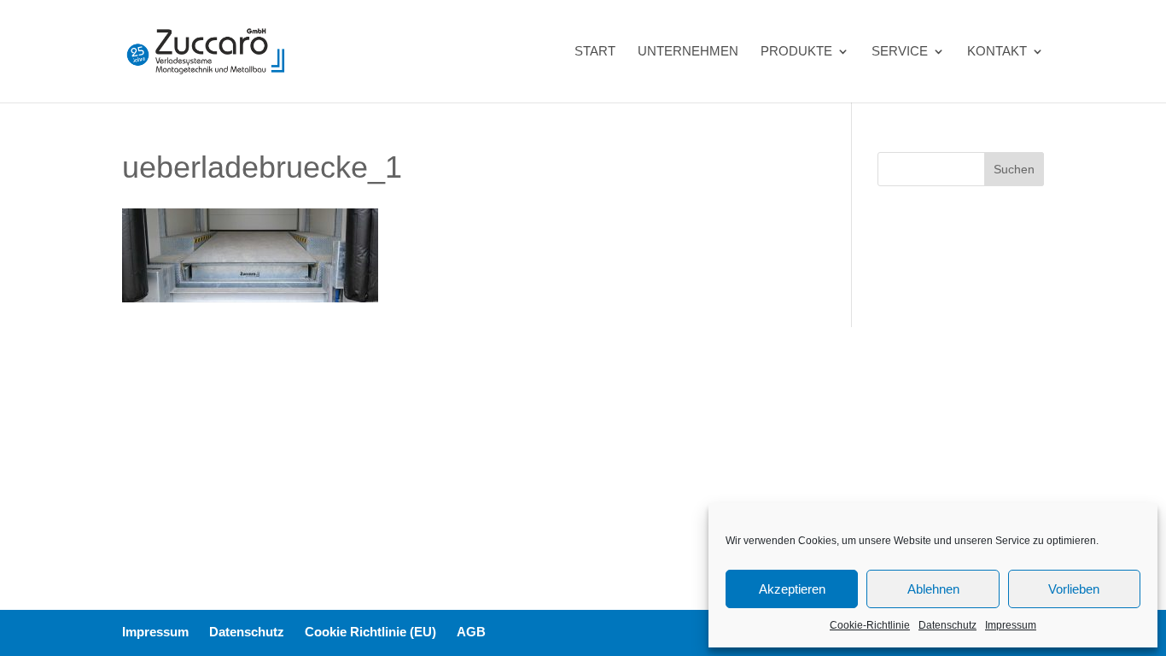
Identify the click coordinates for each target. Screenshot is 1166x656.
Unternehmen (688, 51)
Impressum (1010, 625)
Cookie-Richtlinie (870, 625)
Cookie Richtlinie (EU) (370, 631)
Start (594, 51)
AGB (471, 631)
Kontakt (997, 51)
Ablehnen (933, 589)
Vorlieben (1073, 589)
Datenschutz (947, 625)
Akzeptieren (792, 589)
